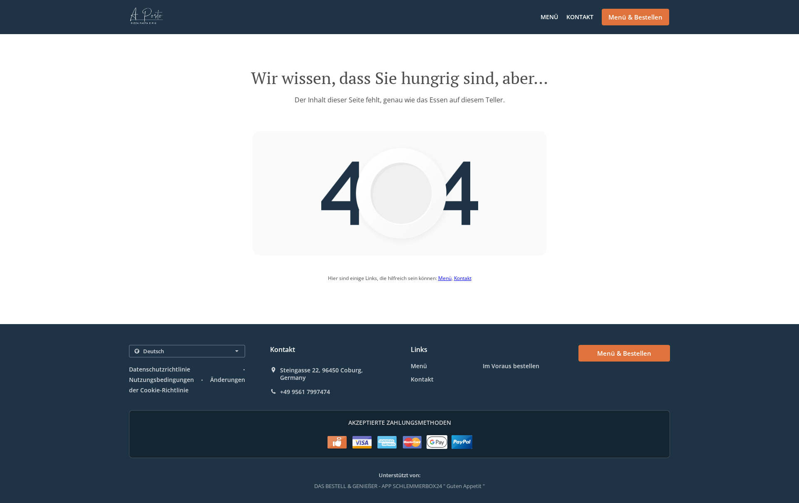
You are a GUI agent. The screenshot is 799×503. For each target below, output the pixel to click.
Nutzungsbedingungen (161, 380)
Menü (549, 17)
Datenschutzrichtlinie (159, 369)
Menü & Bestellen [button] (635, 17)
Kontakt (579, 17)
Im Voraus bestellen (511, 366)
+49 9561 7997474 (305, 392)
